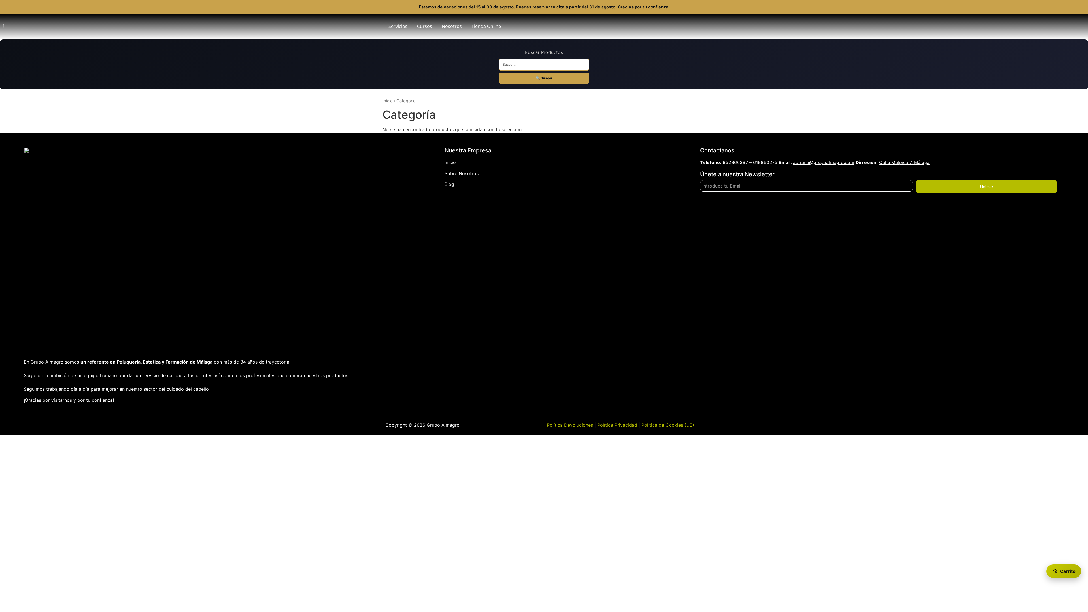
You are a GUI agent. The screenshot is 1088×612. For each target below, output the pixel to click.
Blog (449, 184)
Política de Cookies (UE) (667, 425)
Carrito (1068, 571)
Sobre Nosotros (462, 173)
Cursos (424, 26)
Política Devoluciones (570, 425)
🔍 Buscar (544, 78)
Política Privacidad (617, 425)
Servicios (397, 26)
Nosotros (452, 26)
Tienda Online (486, 26)
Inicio (387, 100)
